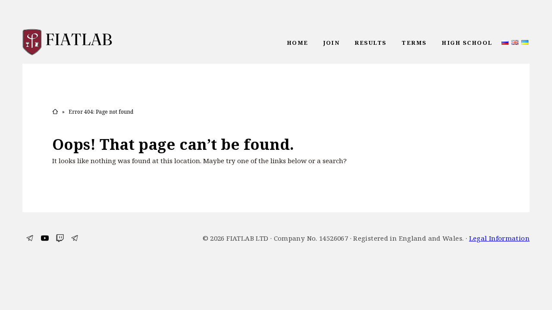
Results (370, 42)
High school (467, 42)
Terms (414, 42)
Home (297, 42)
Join (331, 42)
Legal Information (499, 238)
